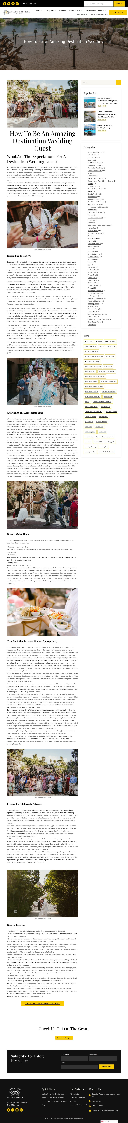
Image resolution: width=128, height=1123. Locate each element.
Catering (91, 160)
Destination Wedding (95, 168)
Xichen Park (92, 317)
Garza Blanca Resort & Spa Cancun (100, 181)
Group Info (50, 11)
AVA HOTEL (92, 155)
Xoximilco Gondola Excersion (98, 319)
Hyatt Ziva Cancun (94, 204)
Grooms (90, 184)
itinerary (91, 215)
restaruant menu (101, 422)
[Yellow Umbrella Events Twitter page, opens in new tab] (8, 3)
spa (89, 264)
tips (97, 437)
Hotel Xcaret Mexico (95, 202)
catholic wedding (90, 346)
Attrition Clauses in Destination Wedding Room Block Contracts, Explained (108, 100)
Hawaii (90, 191)
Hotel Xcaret (92, 197)
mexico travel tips (111, 412)
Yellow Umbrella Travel (99, 14)
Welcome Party (93, 309)
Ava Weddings (93, 157)
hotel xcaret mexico (91, 381)
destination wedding (95, 170)
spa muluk (91, 267)
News (90, 236)
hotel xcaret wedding (91, 391)
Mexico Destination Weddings (98, 225)
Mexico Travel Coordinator (93, 412)
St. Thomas (92, 272)
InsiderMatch (92, 210)
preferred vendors (94, 244)
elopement (92, 176)
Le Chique (91, 220)
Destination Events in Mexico (69, 11)
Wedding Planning (94, 301)
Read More (102, 106)
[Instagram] (17, 3)
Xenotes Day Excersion (96, 314)
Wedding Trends (93, 304)
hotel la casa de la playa (93, 366)
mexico (87, 402)
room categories (90, 432)
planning (91, 241)
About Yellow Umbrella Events (53, 1098)
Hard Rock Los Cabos (95, 189)
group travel (92, 186)
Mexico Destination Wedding (102, 402)
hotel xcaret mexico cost (108, 381)
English (106, 1121)
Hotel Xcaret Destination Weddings (55, 1101)
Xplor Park (92, 324)
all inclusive (88, 341)
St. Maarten (92, 270)
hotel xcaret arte (90, 371)
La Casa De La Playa (95, 217)
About (38, 11)
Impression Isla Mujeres (96, 207)
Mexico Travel (93, 231)
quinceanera (89, 422)
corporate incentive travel (107, 346)
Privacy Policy (75, 1094)
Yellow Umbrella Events (106, 452)
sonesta (90, 262)
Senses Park (92, 259)
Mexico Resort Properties (95, 11)
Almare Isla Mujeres (95, 152)
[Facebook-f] (4, 3)
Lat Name (93, 1054)
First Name (65, 1054)
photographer (93, 238)
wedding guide (93, 296)
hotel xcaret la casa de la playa (95, 376)
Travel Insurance (107, 437)
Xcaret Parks (92, 311)
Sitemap (73, 1101)
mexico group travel (91, 407)
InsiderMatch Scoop (95, 212)
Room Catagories (94, 254)
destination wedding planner (94, 356)
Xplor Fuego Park (94, 322)
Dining (90, 173)
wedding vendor (90, 452)
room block (92, 251)
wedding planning (90, 447)
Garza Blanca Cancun (95, 178)
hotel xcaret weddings (109, 391)
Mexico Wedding (90, 417)
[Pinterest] (13, 3)
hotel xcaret (108, 366)
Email (63, 1063)
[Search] (118, 82)
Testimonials (92, 278)
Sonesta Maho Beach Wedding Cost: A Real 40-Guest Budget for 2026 (107, 114)
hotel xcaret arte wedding (107, 371)
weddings (91, 306)
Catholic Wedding (94, 163)
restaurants (88, 427)
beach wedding (110, 341)
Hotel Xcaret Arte (94, 199)
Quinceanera (92, 246)
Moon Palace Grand (95, 233)
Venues (90, 288)
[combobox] (98, 4)
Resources (81, 14)
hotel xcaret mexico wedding (94, 386)
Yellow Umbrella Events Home (53, 1094)
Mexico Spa (92, 228)
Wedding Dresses (94, 293)
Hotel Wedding (93, 194)
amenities (99, 341)
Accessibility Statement (78, 1105)
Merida (90, 223)
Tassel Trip (92, 275)
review (90, 249)
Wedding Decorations (95, 291)
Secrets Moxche (93, 257)
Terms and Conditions (78, 1098)
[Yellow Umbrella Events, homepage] (16, 12)
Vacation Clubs (93, 285)
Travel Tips (92, 280)
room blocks (99, 427)
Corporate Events (94, 165)
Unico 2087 (92, 283)
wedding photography (96, 298)
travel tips (88, 442)
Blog (43, 1105)
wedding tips (104, 447)
